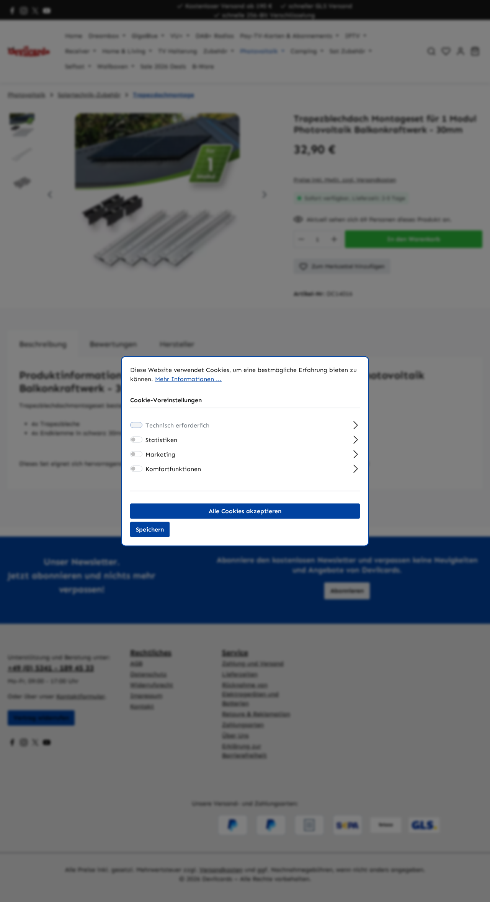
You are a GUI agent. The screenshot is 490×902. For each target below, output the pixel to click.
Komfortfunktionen (173, 468)
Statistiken (161, 439)
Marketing (160, 454)
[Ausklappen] (356, 424)
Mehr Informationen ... (188, 378)
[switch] (136, 439)
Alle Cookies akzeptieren (245, 510)
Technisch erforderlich (177, 425)
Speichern (150, 529)
